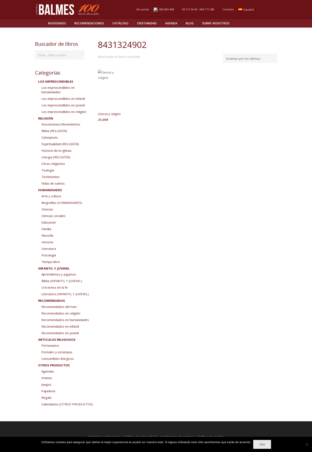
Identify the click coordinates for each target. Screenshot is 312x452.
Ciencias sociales (53, 216)
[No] (307, 444)
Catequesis (49, 137)
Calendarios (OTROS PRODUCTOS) (67, 404)
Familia (46, 229)
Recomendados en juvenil (60, 333)
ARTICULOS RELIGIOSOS (57, 339)
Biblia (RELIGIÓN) (54, 131)
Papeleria (48, 391)
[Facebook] (265, 9)
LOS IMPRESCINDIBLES (55, 81)
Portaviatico (50, 345)
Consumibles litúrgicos (57, 358)
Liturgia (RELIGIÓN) (55, 157)
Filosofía (47, 235)
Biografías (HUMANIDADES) (61, 202)
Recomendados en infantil (60, 326)
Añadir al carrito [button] (111, 128)
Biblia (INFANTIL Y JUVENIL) (61, 281)
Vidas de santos (53, 183)
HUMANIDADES (50, 190)
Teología (47, 170)
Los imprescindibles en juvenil (63, 105)
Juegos (46, 384)
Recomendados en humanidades (65, 320)
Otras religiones (53, 163)
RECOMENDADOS (51, 300)
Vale (262, 444)
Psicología (48, 255)
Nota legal (112, 436)
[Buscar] (264, 23)
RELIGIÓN (45, 118)
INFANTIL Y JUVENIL (54, 268)
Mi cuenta (142, 9)
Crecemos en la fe (54, 287)
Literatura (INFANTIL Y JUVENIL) (65, 294)
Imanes (46, 378)
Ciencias (47, 209)
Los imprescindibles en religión (63, 112)
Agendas (47, 371)
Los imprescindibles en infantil (63, 98)
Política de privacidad (140, 436)
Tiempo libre (50, 262)
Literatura (48, 248)
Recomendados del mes (59, 307)
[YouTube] (273, 9)
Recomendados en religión (60, 313)
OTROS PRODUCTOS (54, 365)
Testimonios (50, 177)
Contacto (228, 9)
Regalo (46, 397)
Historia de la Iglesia (56, 150)
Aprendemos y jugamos (58, 274)
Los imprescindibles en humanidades (58, 89)
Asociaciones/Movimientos (60, 124)
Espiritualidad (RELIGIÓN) (60, 144)
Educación (48, 222)
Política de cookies (210, 436)
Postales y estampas (56, 352)
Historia (47, 242)
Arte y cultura (51, 196)
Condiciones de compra (177, 436)
